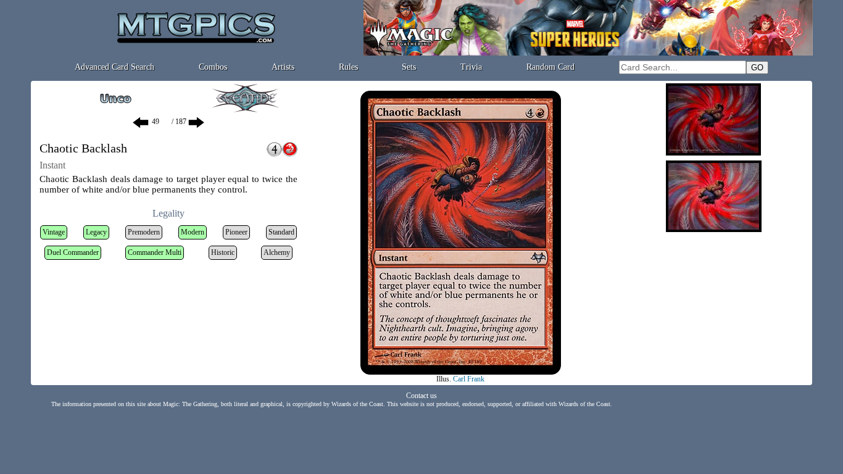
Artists (283, 67)
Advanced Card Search (114, 67)
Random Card (550, 67)
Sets (409, 67)
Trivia (471, 67)
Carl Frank (468, 379)
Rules (348, 67)
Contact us (421, 395)
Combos (213, 67)
